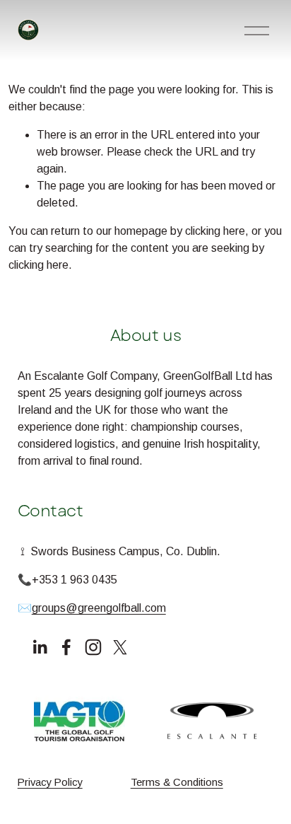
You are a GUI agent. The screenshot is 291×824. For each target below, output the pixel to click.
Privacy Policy (50, 782)
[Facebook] (66, 647)
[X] (120, 647)
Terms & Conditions (177, 782)
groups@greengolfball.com (99, 608)
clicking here (215, 231)
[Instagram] (93, 647)
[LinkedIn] (39, 647)
